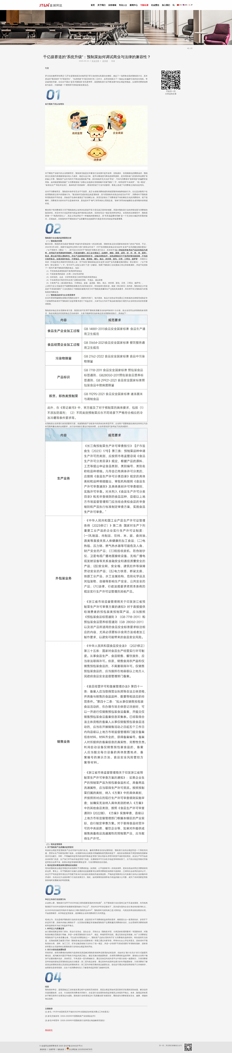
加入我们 (166, 5)
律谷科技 (43, 1049)
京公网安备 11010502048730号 (80, 1049)
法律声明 (52, 1049)
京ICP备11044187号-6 (73, 1046)
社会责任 (155, 5)
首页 (93, 5)
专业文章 (95, 61)
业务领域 (112, 5)
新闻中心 (134, 5)
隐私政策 (61, 1049)
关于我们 (101, 5)
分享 (191, 48)
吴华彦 (105, 61)
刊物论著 (144, 5)
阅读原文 (49, 1030)
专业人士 (123, 5)
